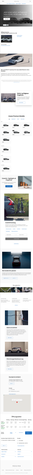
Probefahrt (2, 456)
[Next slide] (6, 25)
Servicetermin (24, 3)
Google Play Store (6, 278)
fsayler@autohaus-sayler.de (5, 45)
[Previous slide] (3, 25)
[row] (6, 125)
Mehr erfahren (19, 18)
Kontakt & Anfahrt (19, 35)
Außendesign (8, 231)
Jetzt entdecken (9, 186)
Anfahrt (11, 383)
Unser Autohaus (19, 36)
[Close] (21, 400)
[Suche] (30, 1)
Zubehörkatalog (16, 243)
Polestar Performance (15, 231)
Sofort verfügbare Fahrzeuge (11, 3)
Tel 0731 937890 (3, 44)
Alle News (16, 305)
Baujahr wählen (21, 234)
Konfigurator (19, 451)
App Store (14, 278)
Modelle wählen (8, 234)
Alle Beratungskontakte (21, 445)
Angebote (19, 454)
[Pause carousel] (7, 25)
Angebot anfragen (18, 3)
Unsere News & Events (21, 456)
